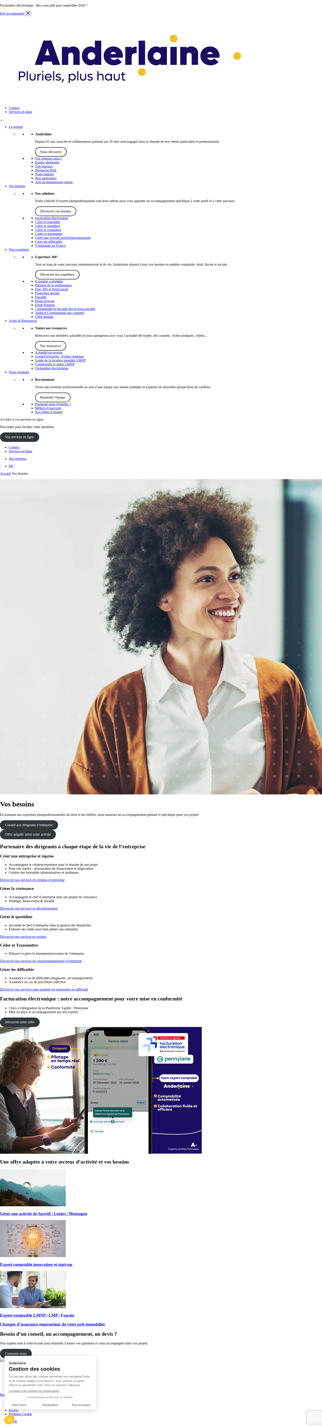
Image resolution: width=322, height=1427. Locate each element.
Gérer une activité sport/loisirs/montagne (63, 238)
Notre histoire (44, 174)
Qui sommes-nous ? (48, 158)
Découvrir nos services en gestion (23, 936)
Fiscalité (40, 297)
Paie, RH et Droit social (51, 289)
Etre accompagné (12, 13)
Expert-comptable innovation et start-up (36, 1264)
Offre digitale (44, 317)
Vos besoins (17, 186)
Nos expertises (19, 249)
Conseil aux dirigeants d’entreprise (29, 825)
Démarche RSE (46, 170)
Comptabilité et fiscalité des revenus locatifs (65, 309)
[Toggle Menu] (2, 120)
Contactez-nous (16, 1353)
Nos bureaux (44, 166)
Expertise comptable (49, 281)
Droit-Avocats (45, 301)
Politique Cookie (20, 1414)
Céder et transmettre (49, 234)
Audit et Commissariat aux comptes (59, 313)
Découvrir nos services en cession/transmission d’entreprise (41, 961)
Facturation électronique (51, 218)
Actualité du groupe (48, 352)
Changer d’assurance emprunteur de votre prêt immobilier (52, 1324)
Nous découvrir (51, 152)
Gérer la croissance (48, 230)
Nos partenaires (46, 178)
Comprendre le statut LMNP (54, 364)
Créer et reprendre (47, 222)
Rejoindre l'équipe (52, 397)
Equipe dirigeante (47, 162)
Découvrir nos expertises (57, 274)
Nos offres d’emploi (49, 412)
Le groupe (16, 127)
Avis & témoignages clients (54, 182)
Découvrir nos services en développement (29, 908)
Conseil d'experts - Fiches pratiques (59, 356)
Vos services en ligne (19, 437)
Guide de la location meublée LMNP (60, 360)
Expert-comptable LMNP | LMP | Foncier (37, 1315)
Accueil (5, 473)
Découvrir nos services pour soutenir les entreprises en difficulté (44, 989)
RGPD (13, 1410)
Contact (14, 108)
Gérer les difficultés (48, 241)
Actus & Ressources (23, 321)
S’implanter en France (50, 245)
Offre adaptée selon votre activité (28, 834)
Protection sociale (47, 293)
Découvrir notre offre (19, 1022)
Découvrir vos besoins (55, 211)
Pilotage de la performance (53, 285)
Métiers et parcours (48, 408)
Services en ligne (20, 112)
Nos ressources (50, 346)
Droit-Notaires (45, 305)
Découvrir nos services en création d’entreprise (32, 880)
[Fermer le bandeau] (28, 13)
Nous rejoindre (19, 372)
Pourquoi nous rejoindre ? (53, 404)
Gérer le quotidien (47, 226)
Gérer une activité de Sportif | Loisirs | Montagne (43, 1213)
